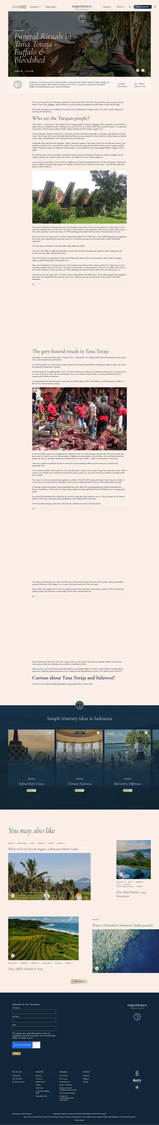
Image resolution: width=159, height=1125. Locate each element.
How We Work (17, 1079)
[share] (137, 70)
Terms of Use (28, 1117)
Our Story (39, 1079)
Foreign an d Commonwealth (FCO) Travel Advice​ (66, 1098)
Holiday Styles (50, 7)
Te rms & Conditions (65, 1085)
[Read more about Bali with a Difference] (127, 760)
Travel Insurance (64, 1082)
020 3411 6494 (59, 684)
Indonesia (17, 71)
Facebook (86, 1076)
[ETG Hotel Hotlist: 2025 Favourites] (133, 859)
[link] (137, 1012)
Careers (38, 1085)
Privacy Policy (38, 1038)
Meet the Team (40, 1082)
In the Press (39, 1088)
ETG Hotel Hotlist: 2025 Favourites (131, 894)
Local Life (28, 71)
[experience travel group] (82, 8)
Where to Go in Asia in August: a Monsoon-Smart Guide (43, 849)
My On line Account (18, 1082)
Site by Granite (79, 1120)
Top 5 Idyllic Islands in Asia (25, 969)
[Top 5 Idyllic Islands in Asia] (43, 938)
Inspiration (106, 7)
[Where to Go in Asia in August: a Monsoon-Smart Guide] (49, 876)
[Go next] (151, 759)
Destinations (34, 7)
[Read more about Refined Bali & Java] (31, 760)
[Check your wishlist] (155, 6)
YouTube (85, 1082)
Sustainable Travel (41, 1096)
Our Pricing (63, 1079)
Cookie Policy (37, 1117)
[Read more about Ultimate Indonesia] (79, 760)
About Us (120, 7)
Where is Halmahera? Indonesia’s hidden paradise (122, 925)
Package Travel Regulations (111, 1117)
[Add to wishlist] (143, 70)
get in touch (72, 684)
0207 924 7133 (17, 7)
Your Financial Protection (67, 1093)
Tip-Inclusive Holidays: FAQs (43, 1092)
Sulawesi (51, 104)
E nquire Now (16, 1076)
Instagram (86, 1079)
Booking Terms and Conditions (61, 1117)
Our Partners (63, 1076)
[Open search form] (130, 7)
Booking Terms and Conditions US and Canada (68, 1089)
